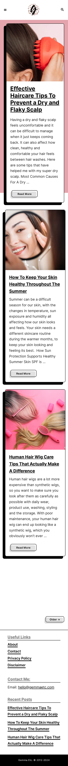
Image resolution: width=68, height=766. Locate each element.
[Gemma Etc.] (33, 10)
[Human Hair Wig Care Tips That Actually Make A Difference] (35, 420)
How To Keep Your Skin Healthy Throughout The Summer (34, 284)
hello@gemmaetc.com (36, 687)
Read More (26, 194)
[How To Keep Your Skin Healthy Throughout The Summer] (35, 240)
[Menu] (5, 9)
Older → (55, 619)
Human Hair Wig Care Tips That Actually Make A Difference (34, 464)
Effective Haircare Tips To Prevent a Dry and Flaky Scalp (34, 99)
